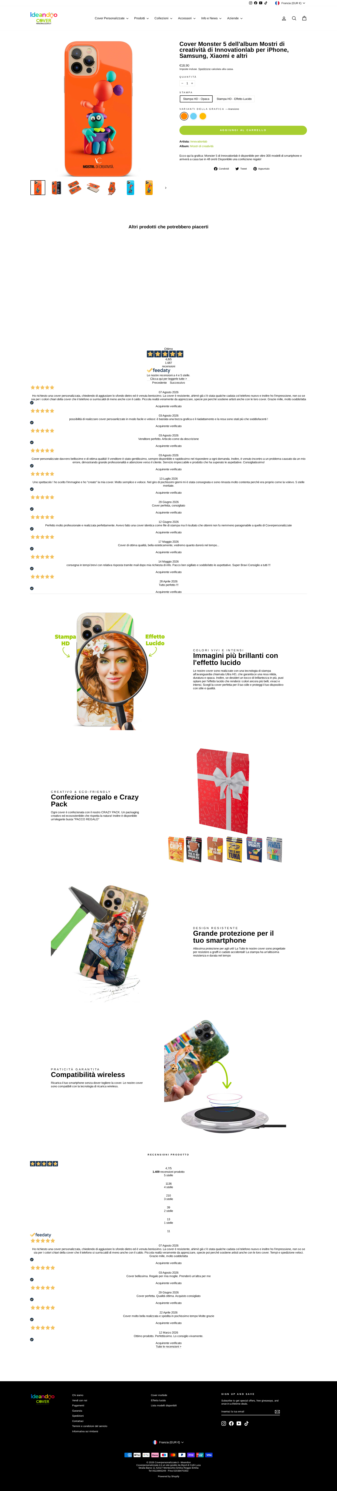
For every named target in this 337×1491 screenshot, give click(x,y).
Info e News (209, 18)
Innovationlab (198, 141)
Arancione (184, 116)
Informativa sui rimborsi (85, 1431)
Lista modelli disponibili (164, 1405)
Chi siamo (77, 1395)
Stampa (186, 92)
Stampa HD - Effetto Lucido (234, 98)
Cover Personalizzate (110, 18)
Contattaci (77, 1421)
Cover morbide (159, 1395)
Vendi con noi (79, 1400)
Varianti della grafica (209, 109)
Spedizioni (78, 1415)
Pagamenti (78, 1405)
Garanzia (77, 1410)
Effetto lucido (158, 1400)
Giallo (203, 116)
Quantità (188, 77)
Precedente (159, 382)
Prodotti (140, 18)
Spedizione (204, 69)
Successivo (177, 382)
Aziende (233, 18)
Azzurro (193, 116)
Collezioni (161, 18)
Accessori (185, 18)
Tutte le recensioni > (168, 1346)
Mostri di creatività (201, 146)
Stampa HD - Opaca (196, 98)
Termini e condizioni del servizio (89, 1426)
